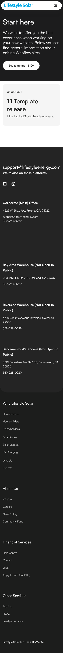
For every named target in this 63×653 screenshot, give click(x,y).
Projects (7, 468)
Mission (7, 499)
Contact (7, 560)
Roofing (7, 606)
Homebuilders (11, 421)
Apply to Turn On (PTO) (16, 575)
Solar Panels (10, 437)
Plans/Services (11, 429)
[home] (19, 5)
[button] (55, 5)
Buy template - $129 (21, 65)
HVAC (6, 613)
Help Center (10, 553)
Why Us (7, 460)
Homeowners (11, 414)
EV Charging (10, 452)
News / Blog (10, 514)
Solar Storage (11, 444)
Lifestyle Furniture (13, 621)
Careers (7, 506)
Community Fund (13, 521)
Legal (6, 567)
